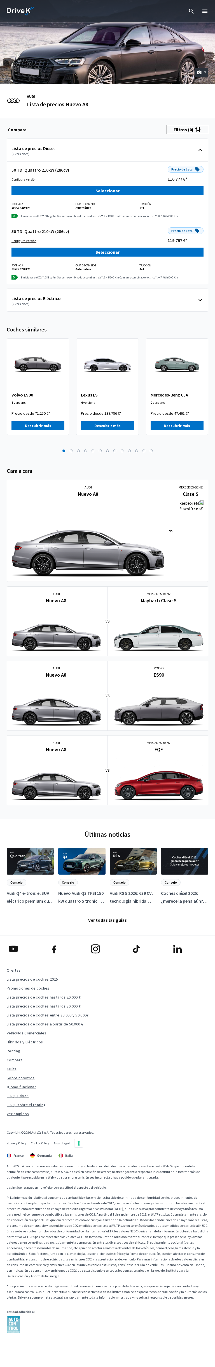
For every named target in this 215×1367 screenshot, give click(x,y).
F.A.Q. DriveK (18, 1095)
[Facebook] (66, 949)
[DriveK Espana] (20, 11)
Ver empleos (18, 1113)
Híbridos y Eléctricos (25, 1042)
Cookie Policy (40, 1143)
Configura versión (23, 179)
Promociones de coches (28, 988)
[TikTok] (148, 949)
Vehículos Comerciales (26, 1033)
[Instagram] (107, 949)
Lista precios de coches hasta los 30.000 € (44, 1006)
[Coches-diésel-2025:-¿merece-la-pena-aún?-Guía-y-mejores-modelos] (184, 876)
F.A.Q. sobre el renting (26, 1104)
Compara (14, 1059)
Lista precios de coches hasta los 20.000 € (44, 997)
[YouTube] (25, 949)
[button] (63, 450)
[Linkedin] (189, 949)
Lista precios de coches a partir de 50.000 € (45, 1024)
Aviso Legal (62, 1143)
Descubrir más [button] (38, 425)
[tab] (17, 129)
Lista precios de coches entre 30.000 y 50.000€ (48, 1015)
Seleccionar (107, 190)
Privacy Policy (16, 1143)
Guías (12, 1068)
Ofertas (13, 970)
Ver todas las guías (107, 920)
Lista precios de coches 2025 (32, 979)
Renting (13, 1051)
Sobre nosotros (20, 1077)
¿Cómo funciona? (21, 1086)
